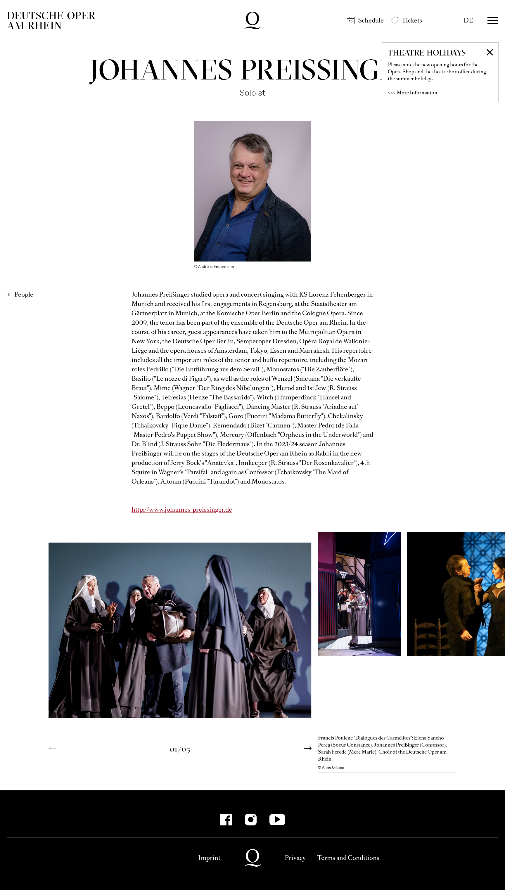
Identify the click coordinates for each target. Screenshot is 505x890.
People (23, 294)
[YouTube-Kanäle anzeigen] (277, 819)
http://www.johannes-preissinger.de (182, 509)
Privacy (295, 857)
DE (468, 20)
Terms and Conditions (348, 857)
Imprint (209, 857)
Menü (492, 20)
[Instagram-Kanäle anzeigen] (251, 819)
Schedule (371, 20)
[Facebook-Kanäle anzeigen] (226, 819)
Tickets (412, 20)
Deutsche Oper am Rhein (51, 20)
